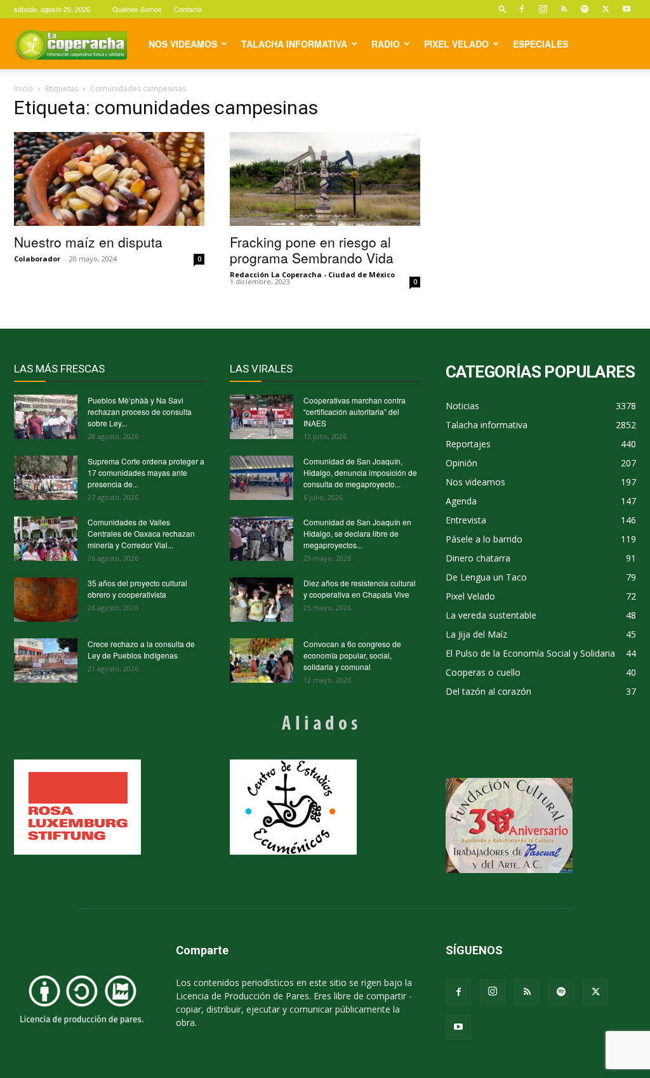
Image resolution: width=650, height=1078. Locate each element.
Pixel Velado (456, 43)
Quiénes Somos (137, 9)
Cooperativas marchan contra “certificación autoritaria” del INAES (354, 411)
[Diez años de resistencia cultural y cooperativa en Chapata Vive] (261, 599)
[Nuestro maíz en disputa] (109, 179)
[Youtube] (626, 9)
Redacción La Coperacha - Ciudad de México (312, 274)
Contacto (188, 9)
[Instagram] (542, 9)
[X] (605, 9)
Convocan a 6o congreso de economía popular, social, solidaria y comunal (352, 655)
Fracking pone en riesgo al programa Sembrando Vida (312, 249)
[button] (502, 8)
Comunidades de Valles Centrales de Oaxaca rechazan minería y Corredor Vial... (141, 533)
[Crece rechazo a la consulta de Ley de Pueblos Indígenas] (45, 660)
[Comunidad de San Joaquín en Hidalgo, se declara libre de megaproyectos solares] (261, 538)
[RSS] (563, 9)
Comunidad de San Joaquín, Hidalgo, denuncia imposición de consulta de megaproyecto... (360, 472)
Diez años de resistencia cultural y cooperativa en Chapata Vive (359, 588)
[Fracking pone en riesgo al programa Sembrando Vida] (325, 179)
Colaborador (37, 258)
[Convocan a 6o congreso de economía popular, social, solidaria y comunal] (261, 660)
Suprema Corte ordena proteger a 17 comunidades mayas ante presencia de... (146, 472)
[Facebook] (521, 9)
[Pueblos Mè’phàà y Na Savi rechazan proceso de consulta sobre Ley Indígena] (45, 417)
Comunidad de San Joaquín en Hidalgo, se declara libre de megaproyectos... (357, 533)
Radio (385, 43)
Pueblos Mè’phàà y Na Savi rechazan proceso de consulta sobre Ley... (140, 411)
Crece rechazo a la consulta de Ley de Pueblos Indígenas (141, 649)
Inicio (23, 88)
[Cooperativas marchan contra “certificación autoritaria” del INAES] (261, 417)
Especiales (540, 43)
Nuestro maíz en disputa (88, 241)
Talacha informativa (294, 43)
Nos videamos (183, 43)
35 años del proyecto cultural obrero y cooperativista (137, 588)
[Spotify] (584, 9)
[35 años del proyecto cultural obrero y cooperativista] (45, 599)
